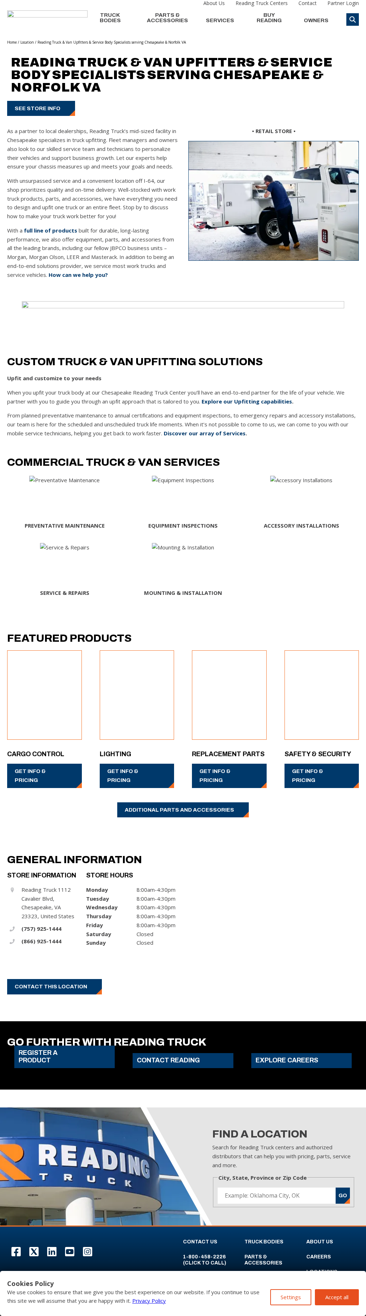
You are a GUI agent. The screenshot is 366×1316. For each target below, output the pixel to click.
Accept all (336, 1297)
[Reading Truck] (47, 17)
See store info (37, 108)
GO (342, 1195)
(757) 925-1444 (41, 928)
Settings (291, 1297)
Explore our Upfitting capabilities (247, 401)
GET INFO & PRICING (30, 775)
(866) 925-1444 (41, 941)
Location (27, 42)
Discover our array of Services (205, 433)
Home (12, 42)
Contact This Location (51, 986)
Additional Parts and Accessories (179, 810)
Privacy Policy (149, 1300)
